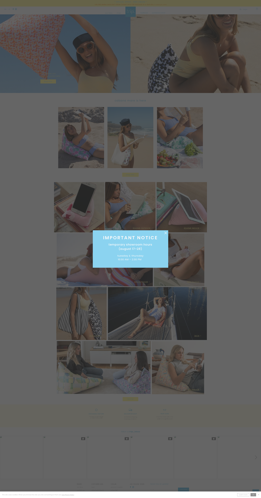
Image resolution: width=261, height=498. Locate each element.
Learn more (243, 495)
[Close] (258, 494)
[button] (165, 233)
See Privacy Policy (68, 495)
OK (253, 495)
